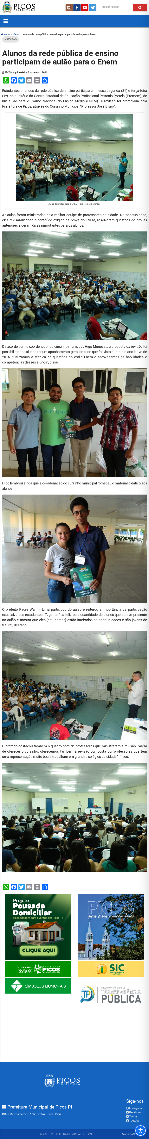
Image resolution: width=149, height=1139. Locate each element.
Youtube (134, 1120)
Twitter (133, 1116)
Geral (16, 34)
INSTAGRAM (69, 7)
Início (6, 34)
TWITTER (93, 7)
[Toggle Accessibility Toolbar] (140, 1130)
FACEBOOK (77, 7)
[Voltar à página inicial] (18, 12)
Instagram (135, 1108)
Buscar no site (110, 6)
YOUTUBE (85, 7)
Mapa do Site (130, 1134)
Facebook (135, 1112)
